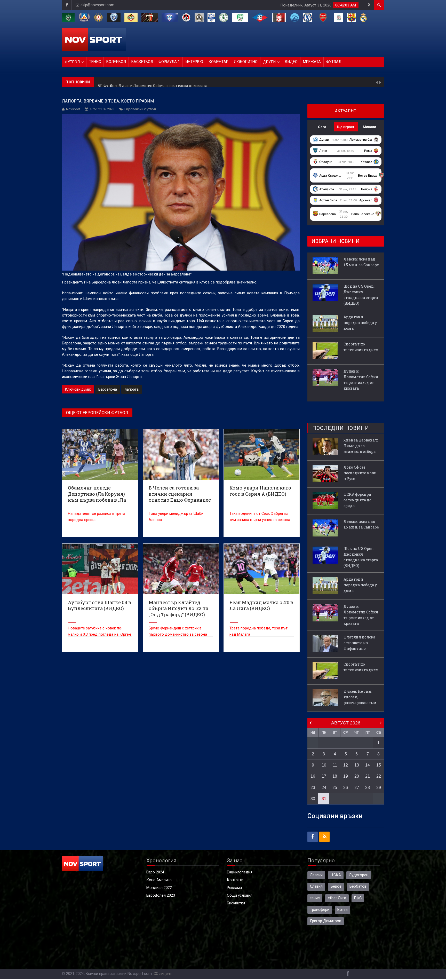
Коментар (218, 62)
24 (324, 787)
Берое (336, 886)
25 (334, 787)
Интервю (194, 62)
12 (345, 765)
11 (335, 765)
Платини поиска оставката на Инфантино (359, 643)
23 (312, 787)
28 (367, 787)
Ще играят (345, 127)
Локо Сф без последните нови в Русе (360, 473)
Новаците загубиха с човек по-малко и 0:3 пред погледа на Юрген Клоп (99, 634)
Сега (322, 127)
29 (378, 787)
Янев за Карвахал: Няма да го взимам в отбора (361, 446)
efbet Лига (337, 898)
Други (269, 62)
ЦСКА (336, 875)
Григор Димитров (325, 921)
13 (356, 765)
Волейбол (116, 62)
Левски (316, 875)
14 (367, 765)
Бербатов (358, 886)
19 (345, 776)
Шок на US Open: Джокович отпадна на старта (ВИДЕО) (361, 295)
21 (367, 776)
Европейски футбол (140, 109)
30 (312, 798)
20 (356, 776)
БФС (358, 898)
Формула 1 (169, 62)
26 (345, 787)
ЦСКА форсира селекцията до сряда (357, 500)
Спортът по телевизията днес (361, 347)
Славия (316, 886)
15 (378, 765)
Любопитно (246, 62)
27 (356, 787)
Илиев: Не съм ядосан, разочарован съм (360, 697)
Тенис (95, 62)
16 (312, 776)
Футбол (72, 62)
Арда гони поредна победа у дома (360, 322)
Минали (369, 127)
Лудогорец (359, 875)
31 (324, 798)
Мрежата (312, 62)
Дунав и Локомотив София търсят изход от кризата (162, 82)
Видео (291, 62)
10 (324, 765)
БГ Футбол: (108, 82)
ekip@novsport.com (97, 5)
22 (378, 776)
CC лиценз (163, 974)
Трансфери (319, 909)
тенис (315, 898)
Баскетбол (142, 62)
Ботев (342, 909)
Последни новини (340, 428)
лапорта (132, 389)
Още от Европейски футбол (97, 412)
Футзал (333, 62)
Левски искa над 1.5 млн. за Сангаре (361, 262)
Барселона (107, 389)
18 (334, 776)
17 (324, 776)
